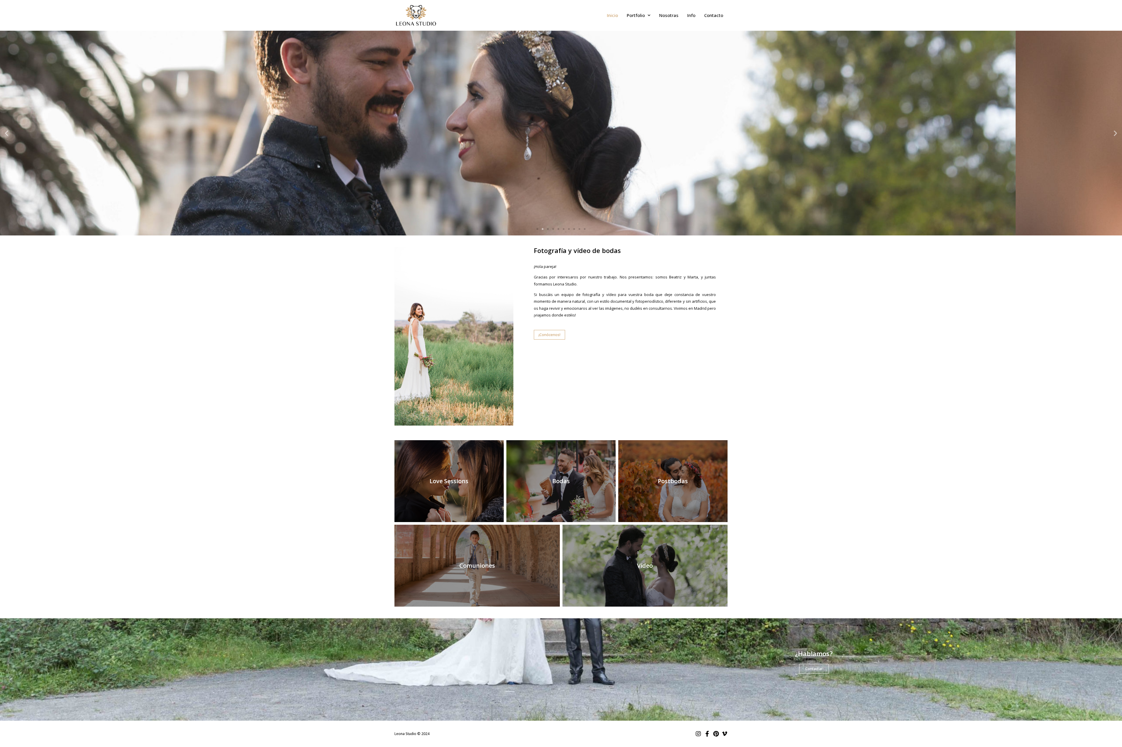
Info (691, 15)
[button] (537, 229)
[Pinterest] (716, 734)
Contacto (713, 15)
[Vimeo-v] (725, 734)
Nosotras (668, 15)
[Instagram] (698, 734)
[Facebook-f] (707, 734)
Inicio (612, 15)
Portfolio (636, 15)
